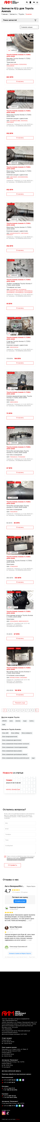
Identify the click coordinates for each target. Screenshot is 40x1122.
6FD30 (4, 721)
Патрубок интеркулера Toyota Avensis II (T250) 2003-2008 (18, 451)
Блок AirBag (15, 733)
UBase (18, 1119)
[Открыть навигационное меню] (37, 2)
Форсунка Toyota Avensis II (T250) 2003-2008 (19, 115)
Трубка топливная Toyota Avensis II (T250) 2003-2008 (19, 284)
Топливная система (14, 287)
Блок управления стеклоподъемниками (14, 747)
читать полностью (13, 789)
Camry (31, 721)
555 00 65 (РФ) (9, 1090)
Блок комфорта (27, 733)
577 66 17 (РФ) (9, 1097)
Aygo (25, 721)
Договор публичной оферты (11, 1071)
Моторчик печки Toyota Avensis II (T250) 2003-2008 (19, 672)
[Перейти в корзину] (33, 2)
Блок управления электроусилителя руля (15, 758)
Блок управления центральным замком (14, 754)
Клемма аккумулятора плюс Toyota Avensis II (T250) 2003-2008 (19, 397)
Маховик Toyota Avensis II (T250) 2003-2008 (18, 59)
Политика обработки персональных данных (16, 1074)
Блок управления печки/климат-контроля (15, 743)
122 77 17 (9, 1088)
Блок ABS (5, 733)
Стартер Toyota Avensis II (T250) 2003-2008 (18, 342)
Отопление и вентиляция (16, 675)
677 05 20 (9, 1080)
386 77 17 (9, 1105)
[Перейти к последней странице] (37, 710)
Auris (11, 721)
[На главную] (11, 2)
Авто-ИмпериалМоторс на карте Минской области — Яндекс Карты (20, 957)
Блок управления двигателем (11, 740)
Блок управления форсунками (12, 750)
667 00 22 (9, 1095)
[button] (3, 724)
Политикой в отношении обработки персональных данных (20, 858)
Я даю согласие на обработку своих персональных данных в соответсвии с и (21, 858)
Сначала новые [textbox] (26, 27)
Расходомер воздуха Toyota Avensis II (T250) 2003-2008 (20, 616)
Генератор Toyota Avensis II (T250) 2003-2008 (19, 561)
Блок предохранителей (9, 736)
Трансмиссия (11, 62)
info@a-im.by (6, 1110)
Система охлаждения (14, 454)
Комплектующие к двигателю (17, 118)
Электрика (10, 400)
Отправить (12, 865)
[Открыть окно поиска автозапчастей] (26, 2)
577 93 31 (9, 1082)
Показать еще (20, 702)
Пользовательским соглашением (16, 859)
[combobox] (29, 27)
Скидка (9, 780)
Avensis (18, 721)
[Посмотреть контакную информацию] (30, 2)
